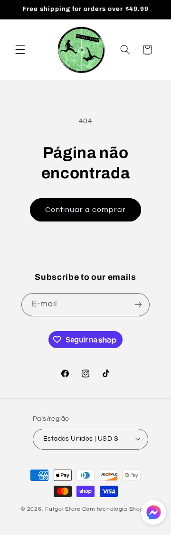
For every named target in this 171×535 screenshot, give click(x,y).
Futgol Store (63, 509)
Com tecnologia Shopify (116, 509)
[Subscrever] (138, 304)
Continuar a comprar (85, 209)
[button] (20, 50)
